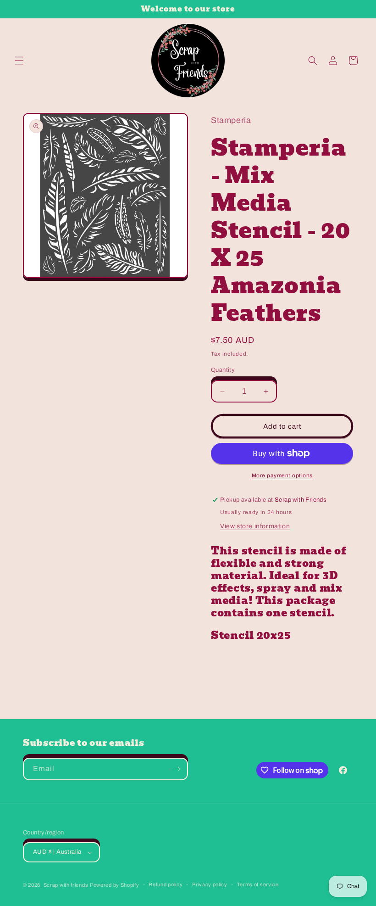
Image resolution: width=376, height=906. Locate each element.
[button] (19, 60)
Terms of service (258, 884)
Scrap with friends (66, 885)
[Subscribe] (177, 769)
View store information (255, 526)
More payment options (282, 475)
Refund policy (165, 884)
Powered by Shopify (114, 885)
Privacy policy (209, 884)
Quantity (223, 370)
